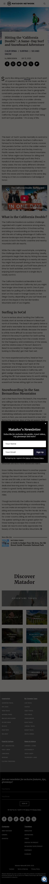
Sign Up (40, 452)
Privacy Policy (39, 458)
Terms (28, 458)
